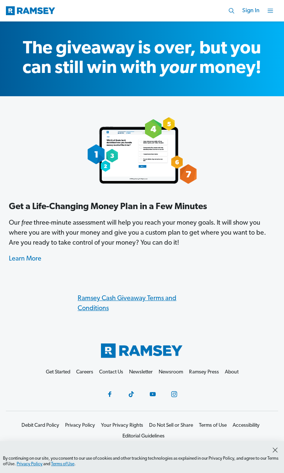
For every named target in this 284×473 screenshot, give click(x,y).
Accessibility (246, 425)
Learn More (25, 259)
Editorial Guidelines (143, 436)
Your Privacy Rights (122, 425)
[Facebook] (110, 394)
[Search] (231, 11)
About (232, 372)
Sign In (251, 11)
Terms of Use (62, 464)
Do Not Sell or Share (171, 425)
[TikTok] (131, 394)
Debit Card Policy (40, 425)
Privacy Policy (30, 464)
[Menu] (270, 11)
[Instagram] (174, 394)
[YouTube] (152, 394)
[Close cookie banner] (275, 450)
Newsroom (171, 372)
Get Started (58, 372)
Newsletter (141, 372)
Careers (84, 372)
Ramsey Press (204, 372)
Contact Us (111, 372)
